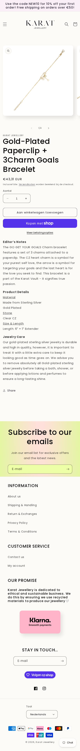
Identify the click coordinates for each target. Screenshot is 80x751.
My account (16, 566)
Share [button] (11, 390)
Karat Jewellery (45, 742)
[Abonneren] (67, 469)
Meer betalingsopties (40, 232)
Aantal (7, 191)
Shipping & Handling (22, 505)
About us (14, 496)
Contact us (16, 557)
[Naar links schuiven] (31, 128)
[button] (5, 24)
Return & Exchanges (22, 514)
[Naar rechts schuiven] (48, 128)
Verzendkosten (27, 184)
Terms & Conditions (22, 531)
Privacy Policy (18, 523)
